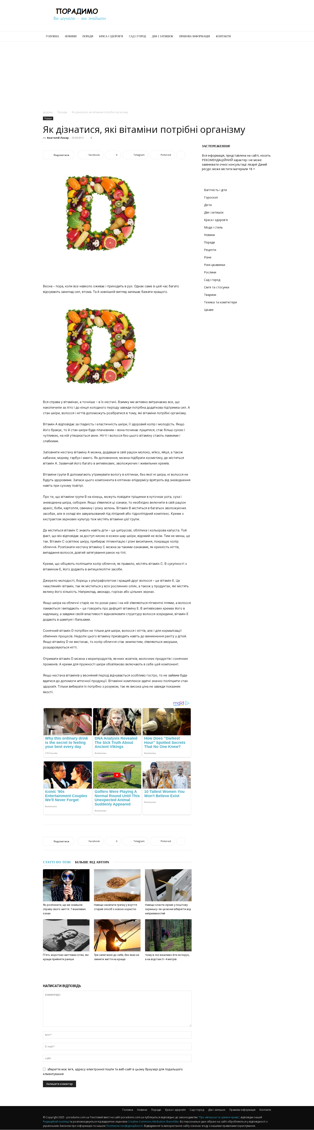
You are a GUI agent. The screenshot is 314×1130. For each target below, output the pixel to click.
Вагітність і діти (215, 190)
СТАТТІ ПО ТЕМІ (57, 862)
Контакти (223, 36)
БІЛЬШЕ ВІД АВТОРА (92, 862)
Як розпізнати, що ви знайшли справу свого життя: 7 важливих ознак (64, 909)
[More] (180, 155)
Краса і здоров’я (111, 36)
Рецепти (210, 250)
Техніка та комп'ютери (220, 302)
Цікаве (209, 310)
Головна (52, 36)
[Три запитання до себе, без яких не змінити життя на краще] (117, 935)
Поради (87, 36)
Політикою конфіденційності (124, 1126)
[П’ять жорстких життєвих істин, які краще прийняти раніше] (66, 935)
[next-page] (120, 967)
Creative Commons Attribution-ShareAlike (153, 1121)
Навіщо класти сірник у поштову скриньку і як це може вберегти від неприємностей (168, 909)
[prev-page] (113, 967)
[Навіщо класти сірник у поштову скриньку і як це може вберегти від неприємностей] (168, 885)
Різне (207, 257)
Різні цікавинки (214, 265)
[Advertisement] (193, 15)
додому (48, 112)
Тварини (210, 295)
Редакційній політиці (56, 1121)
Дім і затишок (162, 36)
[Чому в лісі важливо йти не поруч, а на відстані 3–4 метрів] (168, 935)
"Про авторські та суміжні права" (218, 1117)
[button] (266, 37)
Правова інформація (194, 36)
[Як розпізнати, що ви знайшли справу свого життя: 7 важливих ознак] (66, 885)
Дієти (208, 205)
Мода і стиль (213, 227)
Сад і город (137, 36)
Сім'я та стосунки (216, 287)
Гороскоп (211, 197)
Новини (70, 36)
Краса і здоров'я (216, 220)
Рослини (210, 272)
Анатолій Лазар (58, 137)
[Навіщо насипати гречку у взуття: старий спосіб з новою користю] (117, 885)
